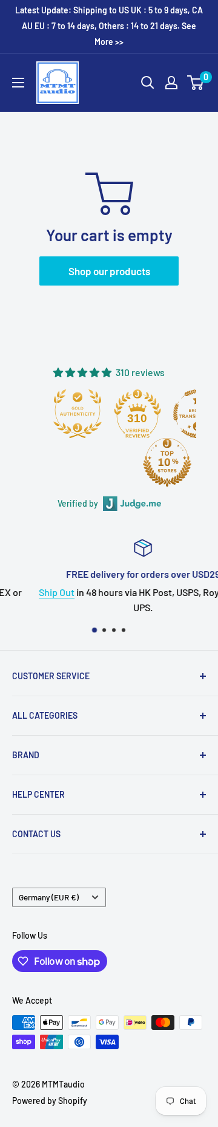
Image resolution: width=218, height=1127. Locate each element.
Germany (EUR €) (49, 897)
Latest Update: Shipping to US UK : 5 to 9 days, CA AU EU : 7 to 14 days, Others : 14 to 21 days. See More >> (109, 26)
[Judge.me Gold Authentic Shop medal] (77, 413)
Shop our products (109, 271)
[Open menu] (18, 82)
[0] (195, 82)
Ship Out (31, 591)
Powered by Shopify (49, 1100)
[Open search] (147, 82)
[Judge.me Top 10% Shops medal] (167, 462)
